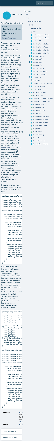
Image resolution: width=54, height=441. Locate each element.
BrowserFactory (39, 56)
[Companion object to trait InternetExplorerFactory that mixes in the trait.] (30, 99)
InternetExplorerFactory (43, 98)
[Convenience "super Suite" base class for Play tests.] (32, 129)
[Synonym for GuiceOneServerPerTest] (32, 126)
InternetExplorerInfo (41, 101)
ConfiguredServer (40, 74)
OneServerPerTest (40, 126)
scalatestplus (20, 14)
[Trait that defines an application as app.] (32, 41)
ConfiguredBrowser (40, 71)
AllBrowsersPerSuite (41, 35)
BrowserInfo (37, 59)
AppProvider (37, 41)
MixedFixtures (38, 104)
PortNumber (37, 132)
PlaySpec (36, 129)
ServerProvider (39, 141)
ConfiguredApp (38, 68)
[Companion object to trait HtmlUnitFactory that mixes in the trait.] (30, 92)
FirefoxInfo (37, 89)
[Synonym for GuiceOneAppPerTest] (32, 114)
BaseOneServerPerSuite (42, 50)
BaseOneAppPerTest (40, 47)
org (13, 14)
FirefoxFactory (39, 86)
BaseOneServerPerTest (41, 53)
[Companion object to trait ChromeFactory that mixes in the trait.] (30, 62)
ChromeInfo (37, 65)
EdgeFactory (37, 77)
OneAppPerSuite (39, 110)
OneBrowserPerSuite (41, 116)
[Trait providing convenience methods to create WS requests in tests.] (32, 144)
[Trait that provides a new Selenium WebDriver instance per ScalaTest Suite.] (32, 117)
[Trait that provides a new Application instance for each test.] (32, 47)
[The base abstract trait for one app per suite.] (32, 44)
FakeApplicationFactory (42, 83)
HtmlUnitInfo (38, 95)
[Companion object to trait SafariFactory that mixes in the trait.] (30, 135)
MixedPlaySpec (38, 107)
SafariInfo (37, 138)
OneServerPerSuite (40, 123)
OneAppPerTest (38, 113)
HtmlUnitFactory (39, 92)
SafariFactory (38, 135)
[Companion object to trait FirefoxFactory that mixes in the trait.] (30, 86)
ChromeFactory (38, 62)
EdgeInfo (36, 80)
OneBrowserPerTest (40, 120)
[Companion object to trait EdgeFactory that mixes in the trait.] (30, 77)
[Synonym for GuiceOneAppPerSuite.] (32, 111)
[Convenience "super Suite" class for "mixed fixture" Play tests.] (32, 108)
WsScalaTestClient (40, 144)
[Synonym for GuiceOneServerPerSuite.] (32, 123)
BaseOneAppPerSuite (41, 44)
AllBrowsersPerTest (41, 38)
